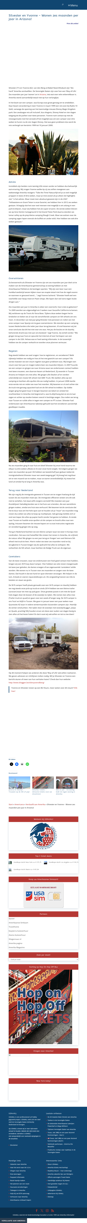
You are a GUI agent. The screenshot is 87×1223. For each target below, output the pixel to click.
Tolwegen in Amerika (17, 1190)
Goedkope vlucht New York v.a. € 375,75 (27, 862)
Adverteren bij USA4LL (55, 1193)
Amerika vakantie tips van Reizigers (60, 1174)
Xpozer (12, 918)
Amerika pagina (15, 943)
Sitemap (50, 1197)
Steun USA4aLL (53, 1164)
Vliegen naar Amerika (18, 1171)
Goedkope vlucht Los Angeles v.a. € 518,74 (63, 862)
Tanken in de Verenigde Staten (59, 1120)
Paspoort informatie (17, 1177)
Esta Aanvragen (15, 1174)
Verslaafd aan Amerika (35, 804)
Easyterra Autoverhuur (18, 931)
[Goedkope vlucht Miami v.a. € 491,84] (10, 871)
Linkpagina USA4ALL (55, 1190)
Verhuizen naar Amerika (19, 1197)
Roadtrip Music (53, 1171)
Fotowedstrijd (52, 1187)
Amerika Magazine (17, 947)
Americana (19, 804)
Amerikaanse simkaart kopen (20, 1200)
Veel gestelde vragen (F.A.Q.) (58, 1184)
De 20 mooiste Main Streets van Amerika (62, 1117)
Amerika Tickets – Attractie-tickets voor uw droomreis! (42, 792)
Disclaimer (14, 1145)
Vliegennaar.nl (15, 939)
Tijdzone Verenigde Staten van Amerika (62, 1129)
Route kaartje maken (17, 1180)
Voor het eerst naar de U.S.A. (20, 1167)
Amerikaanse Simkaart (18, 922)
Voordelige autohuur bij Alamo (58, 1180)
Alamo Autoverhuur (17, 935)
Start (11, 804)
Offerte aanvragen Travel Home (59, 1177)
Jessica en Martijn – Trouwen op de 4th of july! (19, 791)
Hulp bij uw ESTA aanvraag (19, 1193)
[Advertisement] (25, 49)
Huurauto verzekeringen (19, 1187)
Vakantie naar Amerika (18, 1164)
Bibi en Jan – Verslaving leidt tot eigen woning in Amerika (65, 792)
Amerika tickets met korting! (58, 1167)
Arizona (43, 94)
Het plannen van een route (19, 1184)
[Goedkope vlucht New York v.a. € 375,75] (10, 864)
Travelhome (14, 927)
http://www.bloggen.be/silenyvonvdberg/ (26, 682)
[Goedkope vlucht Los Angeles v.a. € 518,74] (45, 864)
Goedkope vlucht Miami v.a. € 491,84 (26, 869)
